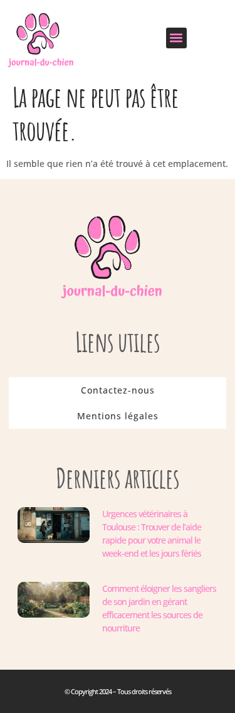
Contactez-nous (118, 390)
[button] (176, 38)
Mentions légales (118, 416)
